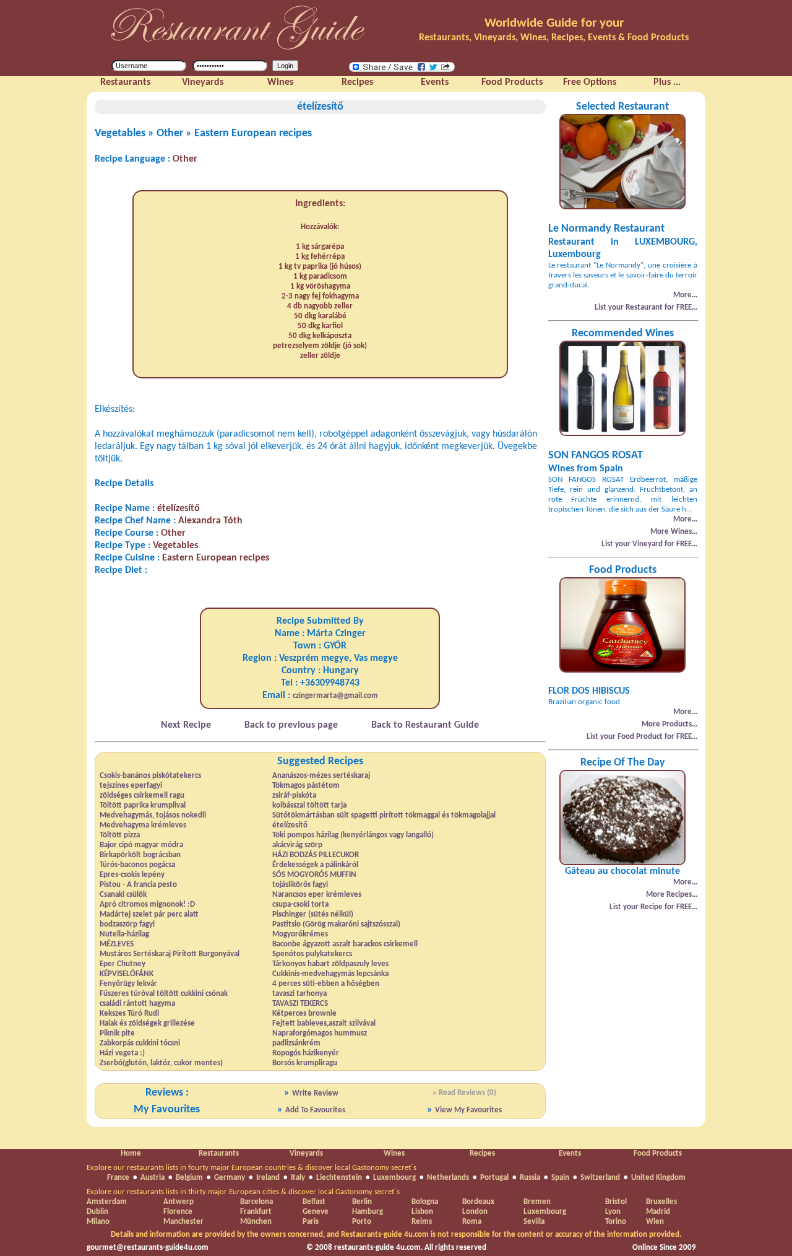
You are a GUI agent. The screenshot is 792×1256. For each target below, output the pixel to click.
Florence (177, 1212)
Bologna (424, 1202)
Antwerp (178, 1202)
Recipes (482, 1153)
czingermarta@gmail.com (335, 696)
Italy (298, 1178)
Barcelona (256, 1202)
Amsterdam (107, 1202)
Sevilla (533, 1222)
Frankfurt (256, 1212)
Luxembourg (394, 1178)
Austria (152, 1178)
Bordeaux (478, 1202)
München (256, 1222)
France (118, 1178)
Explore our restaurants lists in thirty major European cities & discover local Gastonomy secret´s (243, 1192)
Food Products (658, 1153)
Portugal (494, 1178)
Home (131, 1153)
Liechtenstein (339, 1178)
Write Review (315, 1093)
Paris (311, 1222)
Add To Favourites (315, 1110)
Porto (361, 1222)
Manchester (183, 1222)
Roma (471, 1222)
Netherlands (448, 1178)
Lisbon (422, 1212)
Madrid (658, 1212)
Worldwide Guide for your (554, 23)
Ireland (268, 1178)
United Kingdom (658, 1178)
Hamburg (367, 1212)
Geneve (316, 1212)
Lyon (613, 1212)
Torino (615, 1222)
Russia (530, 1178)
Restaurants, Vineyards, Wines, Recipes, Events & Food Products (554, 38)
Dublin (97, 1212)
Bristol (616, 1202)
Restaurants (219, 1153)
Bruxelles (661, 1202)
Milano (98, 1222)
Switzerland (600, 1178)
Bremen (537, 1202)
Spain (560, 1178)
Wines (394, 1153)
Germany (229, 1178)
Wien (655, 1222)
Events (570, 1153)
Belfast (314, 1202)
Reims (421, 1222)
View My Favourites (468, 1110)
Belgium (189, 1178)
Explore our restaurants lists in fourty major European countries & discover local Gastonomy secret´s (251, 1168)
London (475, 1212)
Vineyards (306, 1153)
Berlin (362, 1202)
